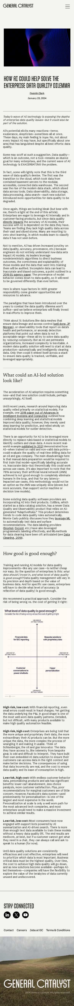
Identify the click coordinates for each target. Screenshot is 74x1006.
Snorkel (8, 528)
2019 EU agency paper (17, 274)
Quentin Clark (37, 93)
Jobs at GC (36, 930)
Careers (22, 930)
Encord (19, 528)
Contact (9, 930)
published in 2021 (32, 446)
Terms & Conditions (58, 930)
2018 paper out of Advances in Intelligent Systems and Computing (31, 414)
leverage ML (62, 518)
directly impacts (13, 222)
